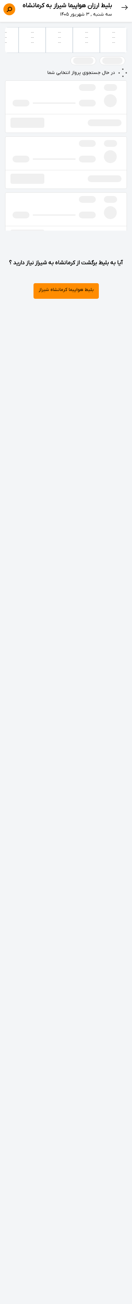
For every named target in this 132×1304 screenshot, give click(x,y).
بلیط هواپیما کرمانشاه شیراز (66, 290)
